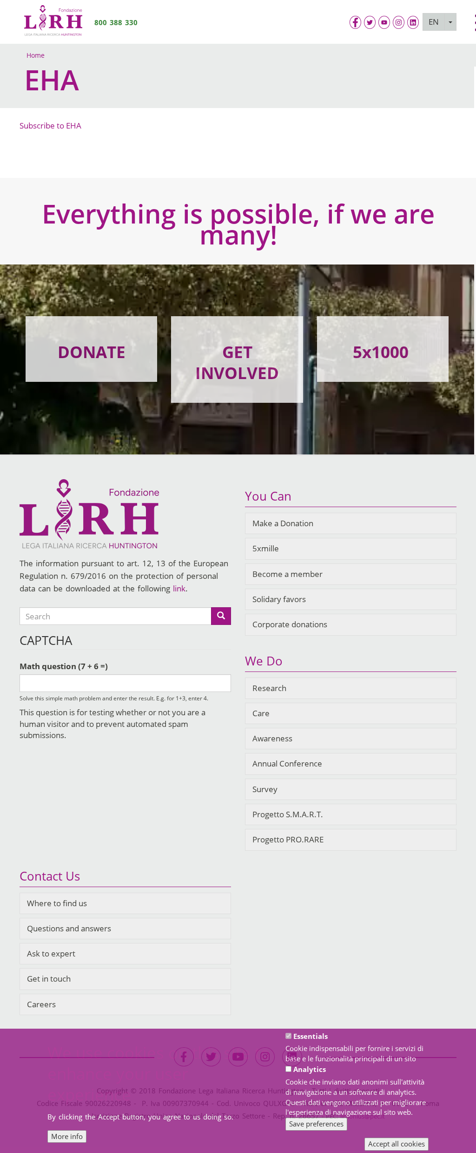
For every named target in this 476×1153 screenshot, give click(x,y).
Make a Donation (282, 523)
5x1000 (381, 352)
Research (269, 688)
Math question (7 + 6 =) (64, 666)
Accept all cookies (396, 1143)
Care (261, 713)
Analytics (309, 1069)
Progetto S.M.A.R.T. (287, 814)
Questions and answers (69, 928)
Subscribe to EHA (50, 125)
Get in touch (49, 978)
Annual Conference (287, 763)
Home (35, 55)
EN (434, 21)
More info (67, 1136)
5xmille (265, 548)
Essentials (310, 1036)
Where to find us (57, 903)
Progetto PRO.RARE (288, 839)
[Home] (53, 22)
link (179, 588)
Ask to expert (51, 953)
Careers (41, 1004)
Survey (265, 789)
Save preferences (316, 1123)
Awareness (272, 738)
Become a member (287, 574)
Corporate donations (289, 624)
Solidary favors (279, 599)
